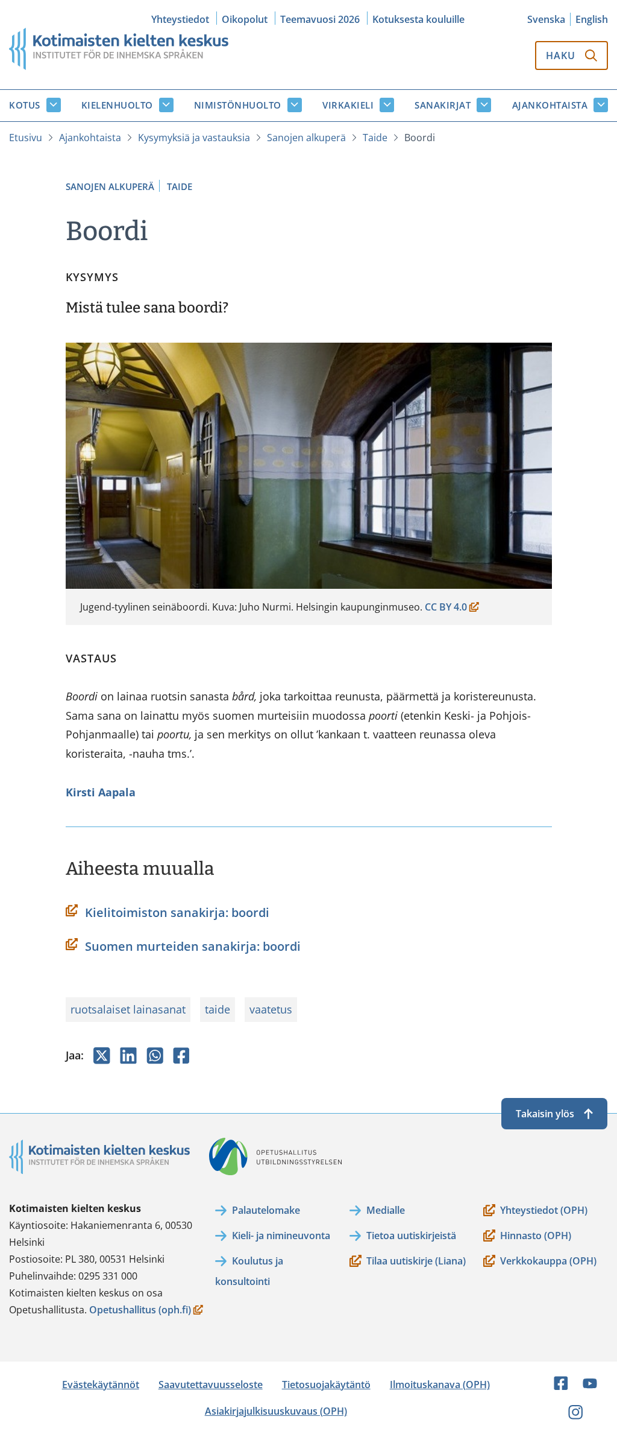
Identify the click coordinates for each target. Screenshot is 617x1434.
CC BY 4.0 (448, 607)
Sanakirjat (443, 105)
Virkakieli (348, 105)
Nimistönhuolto (237, 105)
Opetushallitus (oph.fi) (140, 1310)
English (591, 19)
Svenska (546, 19)
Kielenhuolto (117, 105)
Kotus (24, 105)
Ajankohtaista (550, 105)
